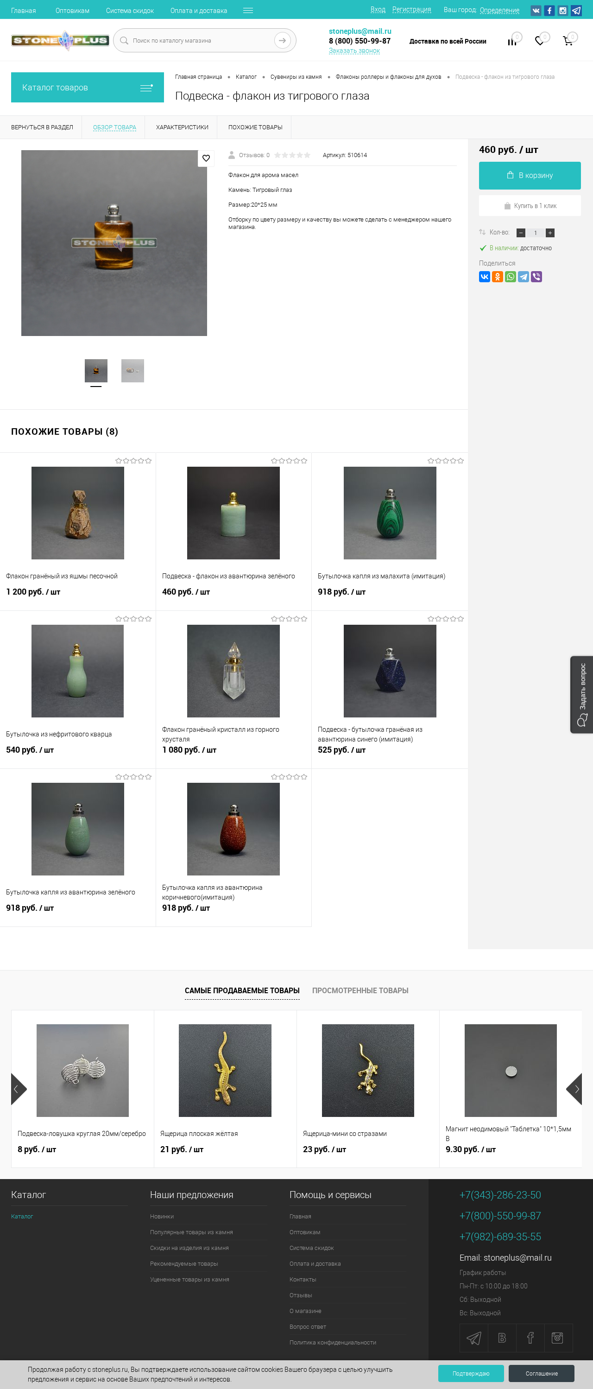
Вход (378, 9)
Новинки (162, 1216)
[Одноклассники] (497, 276)
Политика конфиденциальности (333, 1342)
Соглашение (542, 1373)
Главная (23, 10)
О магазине (306, 1310)
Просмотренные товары (360, 990)
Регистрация (411, 9)
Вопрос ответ (308, 1326)
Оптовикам (72, 10)
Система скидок (130, 10)
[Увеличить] (114, 243)
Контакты (303, 1279)
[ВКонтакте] (484, 276)
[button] (581, 694)
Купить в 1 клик (535, 205)
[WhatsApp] (510, 276)
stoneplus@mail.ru (518, 1257)
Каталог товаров (55, 87)
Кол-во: (500, 231)
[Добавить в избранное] (206, 158)
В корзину (536, 175)
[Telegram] (523, 276)
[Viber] (536, 276)
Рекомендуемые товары (184, 1263)
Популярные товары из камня (191, 1232)
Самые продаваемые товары (242, 990)
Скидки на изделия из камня (189, 1247)
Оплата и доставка (198, 10)
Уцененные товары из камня (189, 1279)
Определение (499, 10)
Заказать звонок (354, 50)
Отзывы (301, 1295)
